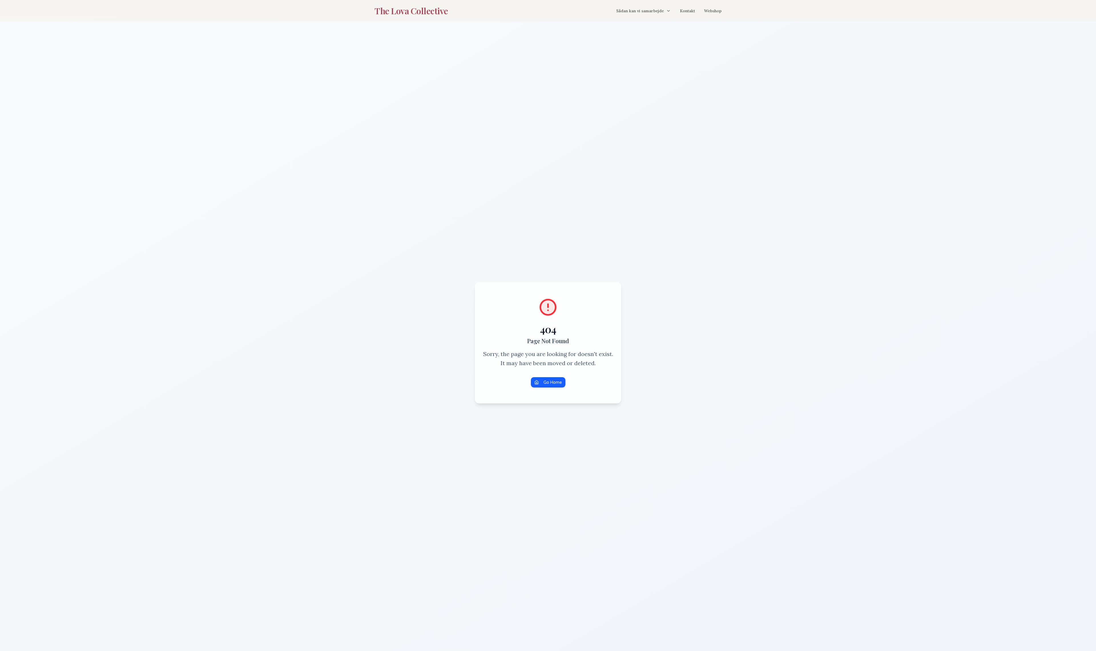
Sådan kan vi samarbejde (640, 10)
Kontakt (687, 10)
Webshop (713, 10)
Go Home (552, 382)
